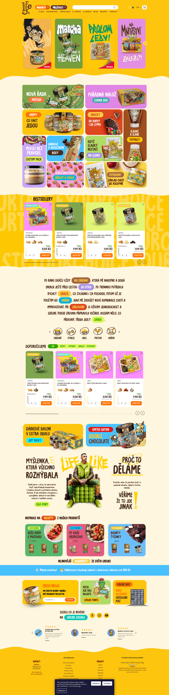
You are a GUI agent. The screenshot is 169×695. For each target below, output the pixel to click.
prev (139, 262)
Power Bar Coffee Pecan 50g (52, 630)
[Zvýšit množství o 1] (33, 255)
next (144, 262)
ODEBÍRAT (70, 600)
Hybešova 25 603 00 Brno (36, 667)
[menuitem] (42, 7)
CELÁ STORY (42, 504)
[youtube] (106, 615)
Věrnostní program (68, 663)
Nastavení (61, 690)
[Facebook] (92, 615)
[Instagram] (99, 615)
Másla (100, 665)
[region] (85, 528)
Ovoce (100, 678)
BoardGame (68, 668)
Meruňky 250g (86, 633)
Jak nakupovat (68, 673)
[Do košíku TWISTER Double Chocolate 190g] (138, 255)
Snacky (100, 667)
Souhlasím (107, 683)
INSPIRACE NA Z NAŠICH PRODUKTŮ (52, 518)
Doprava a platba (68, 676)
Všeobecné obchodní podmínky (69, 678)
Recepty (68, 665)
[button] (133, 7)
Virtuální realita (68, 670)
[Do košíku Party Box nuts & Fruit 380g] (136, 403)
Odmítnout (96, 683)
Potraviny (100, 670)
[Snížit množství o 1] (26, 255)
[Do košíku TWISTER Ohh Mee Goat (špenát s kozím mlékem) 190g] (107, 255)
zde (79, 686)
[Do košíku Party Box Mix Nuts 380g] (106, 403)
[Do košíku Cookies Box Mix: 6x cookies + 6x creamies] (45, 255)
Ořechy (100, 675)
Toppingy (100, 673)
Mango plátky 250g (125, 631)
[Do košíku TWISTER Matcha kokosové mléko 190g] (76, 255)
